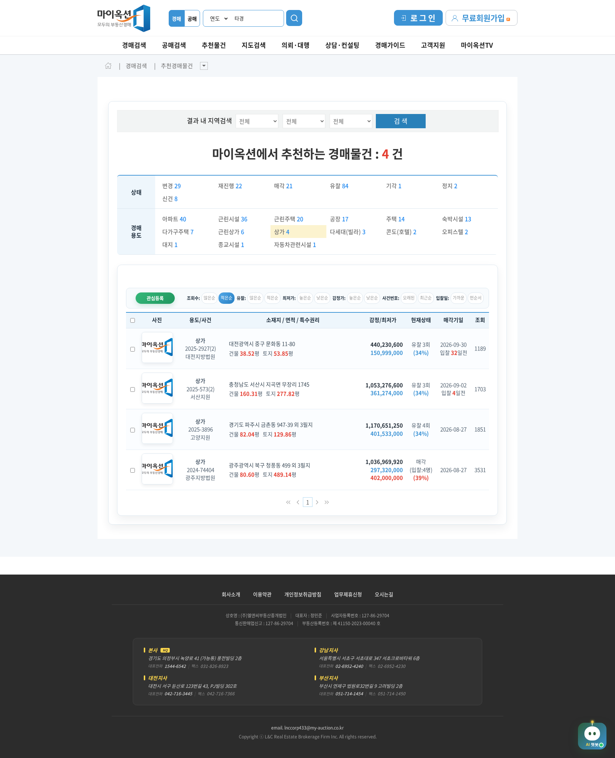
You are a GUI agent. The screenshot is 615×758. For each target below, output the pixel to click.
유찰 (339, 185)
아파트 (174, 218)
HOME (108, 65)
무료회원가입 (484, 18)
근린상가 (231, 231)
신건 (170, 198)
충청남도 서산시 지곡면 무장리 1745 (269, 384)
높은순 (305, 298)
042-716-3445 (178, 693)
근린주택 (288, 218)
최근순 (426, 298)
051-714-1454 (349, 693)
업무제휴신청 (348, 594)
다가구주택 (178, 231)
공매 (192, 18)
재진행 (230, 185)
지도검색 (254, 45)
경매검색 (134, 45)
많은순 (209, 298)
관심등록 (155, 298)
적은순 (226, 298)
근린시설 (232, 218)
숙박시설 (456, 218)
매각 (283, 185)
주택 (395, 218)
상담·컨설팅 (342, 45)
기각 (393, 185)
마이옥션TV (477, 45)
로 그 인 (422, 18)
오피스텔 (455, 231)
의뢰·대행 (296, 45)
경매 (176, 18)
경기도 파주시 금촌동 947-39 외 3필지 (271, 425)
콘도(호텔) (401, 231)
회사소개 (231, 594)
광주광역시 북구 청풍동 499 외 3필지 (269, 465)
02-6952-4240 (349, 666)
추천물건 (214, 45)
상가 (281, 231)
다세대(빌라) (348, 231)
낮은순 (322, 298)
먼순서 (476, 298)
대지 (170, 244)
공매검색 (174, 45)
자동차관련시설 (295, 244)
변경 (171, 185)
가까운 (458, 298)
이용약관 (262, 594)
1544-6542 (175, 666)
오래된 (409, 298)
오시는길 (384, 594)
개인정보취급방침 (302, 594)
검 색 (401, 121)
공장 (339, 218)
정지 (449, 185)
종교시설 (231, 244)
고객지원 (433, 45)
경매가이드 (390, 45)
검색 (294, 18)
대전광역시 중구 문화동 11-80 (262, 344)
